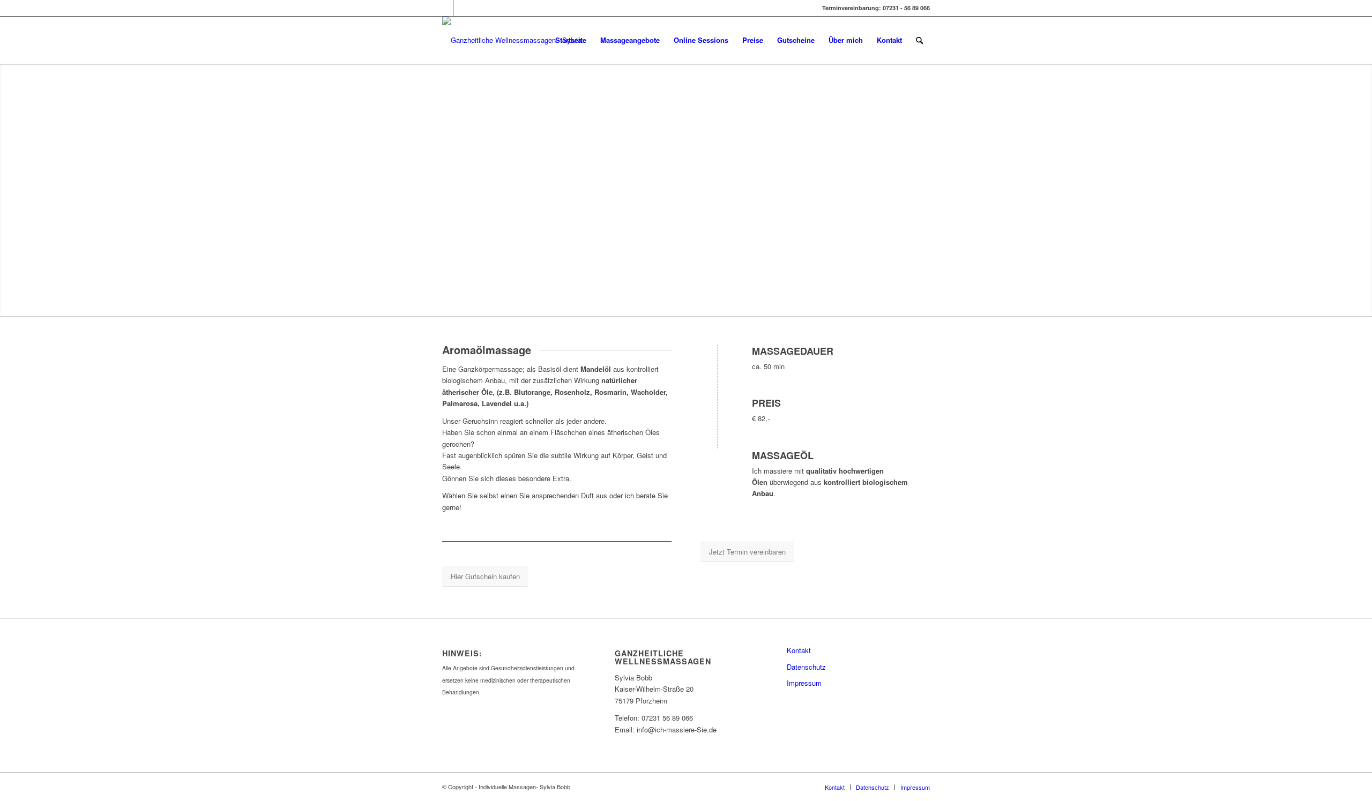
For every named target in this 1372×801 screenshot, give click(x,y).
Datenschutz (806, 667)
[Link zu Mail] (461, 8)
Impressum (804, 683)
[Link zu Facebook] (445, 8)
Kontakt (799, 650)
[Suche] (919, 40)
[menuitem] (570, 40)
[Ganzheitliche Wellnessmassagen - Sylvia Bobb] (513, 40)
